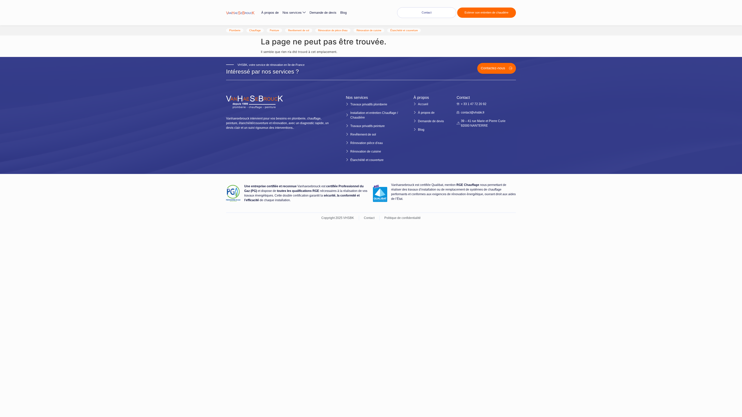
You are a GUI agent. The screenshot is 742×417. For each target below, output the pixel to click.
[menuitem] (295, 12)
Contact (426, 12)
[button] (496, 68)
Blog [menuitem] (343, 12)
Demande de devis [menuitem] (323, 12)
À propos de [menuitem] (270, 12)
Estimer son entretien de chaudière (486, 12)
